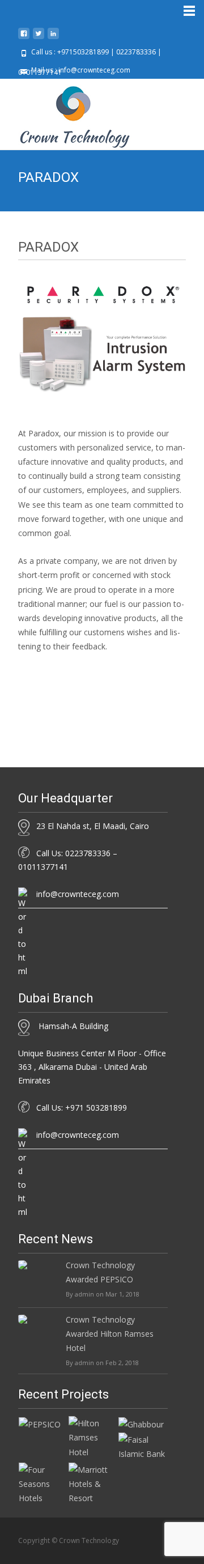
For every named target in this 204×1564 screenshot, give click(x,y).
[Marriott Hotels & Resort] (93, 1482)
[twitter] (38, 37)
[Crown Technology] (65, 114)
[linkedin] (53, 37)
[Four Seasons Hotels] (43, 1482)
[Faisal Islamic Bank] (142, 1445)
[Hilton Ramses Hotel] (93, 1436)
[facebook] (23, 37)
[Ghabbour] (141, 1423)
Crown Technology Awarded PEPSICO (100, 1272)
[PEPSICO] (40, 1423)
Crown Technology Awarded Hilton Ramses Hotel (110, 1333)
